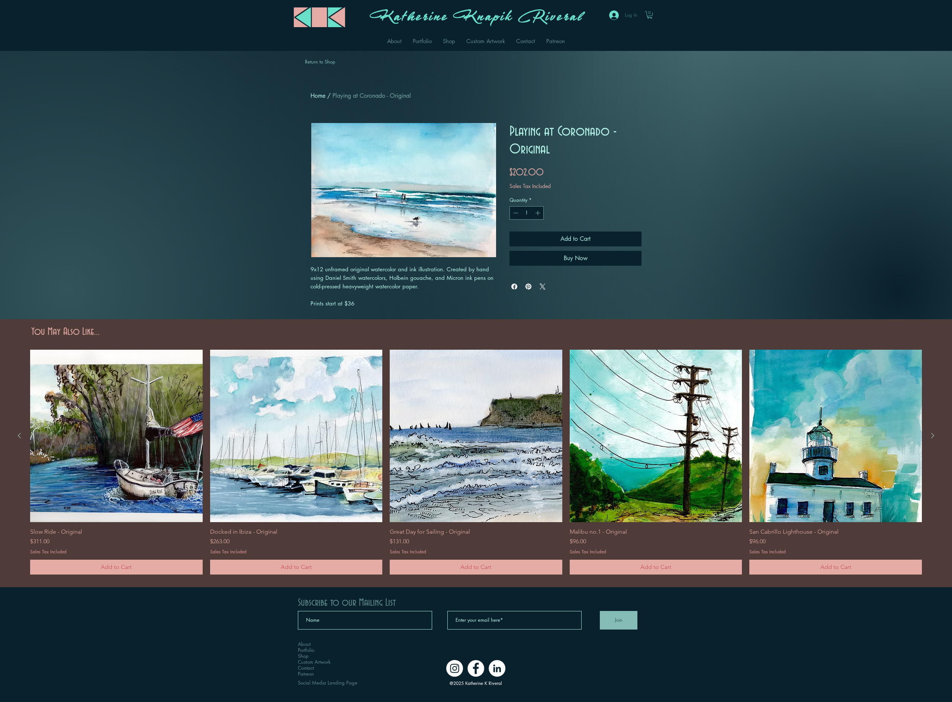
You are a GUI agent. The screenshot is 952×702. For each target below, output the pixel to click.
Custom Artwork (314, 662)
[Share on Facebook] (514, 286)
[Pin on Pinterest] (528, 286)
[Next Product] (932, 435)
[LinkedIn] (497, 668)
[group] (476, 462)
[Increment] (538, 213)
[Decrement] (515, 213)
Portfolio (306, 650)
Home (318, 96)
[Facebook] (475, 668)
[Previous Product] (19, 435)
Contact (306, 668)
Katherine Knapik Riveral (476, 19)
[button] (649, 15)
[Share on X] (542, 286)
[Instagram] (454, 668)
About (304, 644)
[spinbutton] (527, 213)
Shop (303, 656)
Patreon (306, 674)
